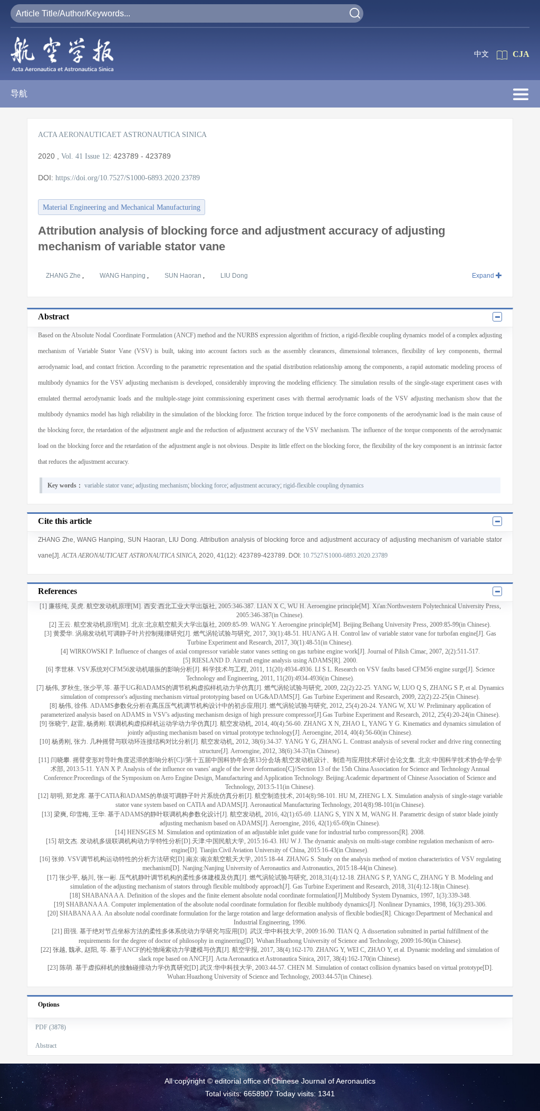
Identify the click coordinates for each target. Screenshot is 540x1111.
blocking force (209, 485)
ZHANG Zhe (64, 275)
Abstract (45, 1045)
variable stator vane (108, 485)
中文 (481, 54)
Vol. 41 (72, 156)
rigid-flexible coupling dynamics (323, 485)
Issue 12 (97, 156)
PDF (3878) (50, 1027)
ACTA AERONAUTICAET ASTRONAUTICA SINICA (122, 135)
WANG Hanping (123, 275)
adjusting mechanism (162, 485)
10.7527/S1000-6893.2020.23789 (345, 555)
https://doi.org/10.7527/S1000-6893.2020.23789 (127, 178)
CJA (521, 54)
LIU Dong (234, 275)
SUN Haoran (184, 275)
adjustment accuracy (255, 485)
